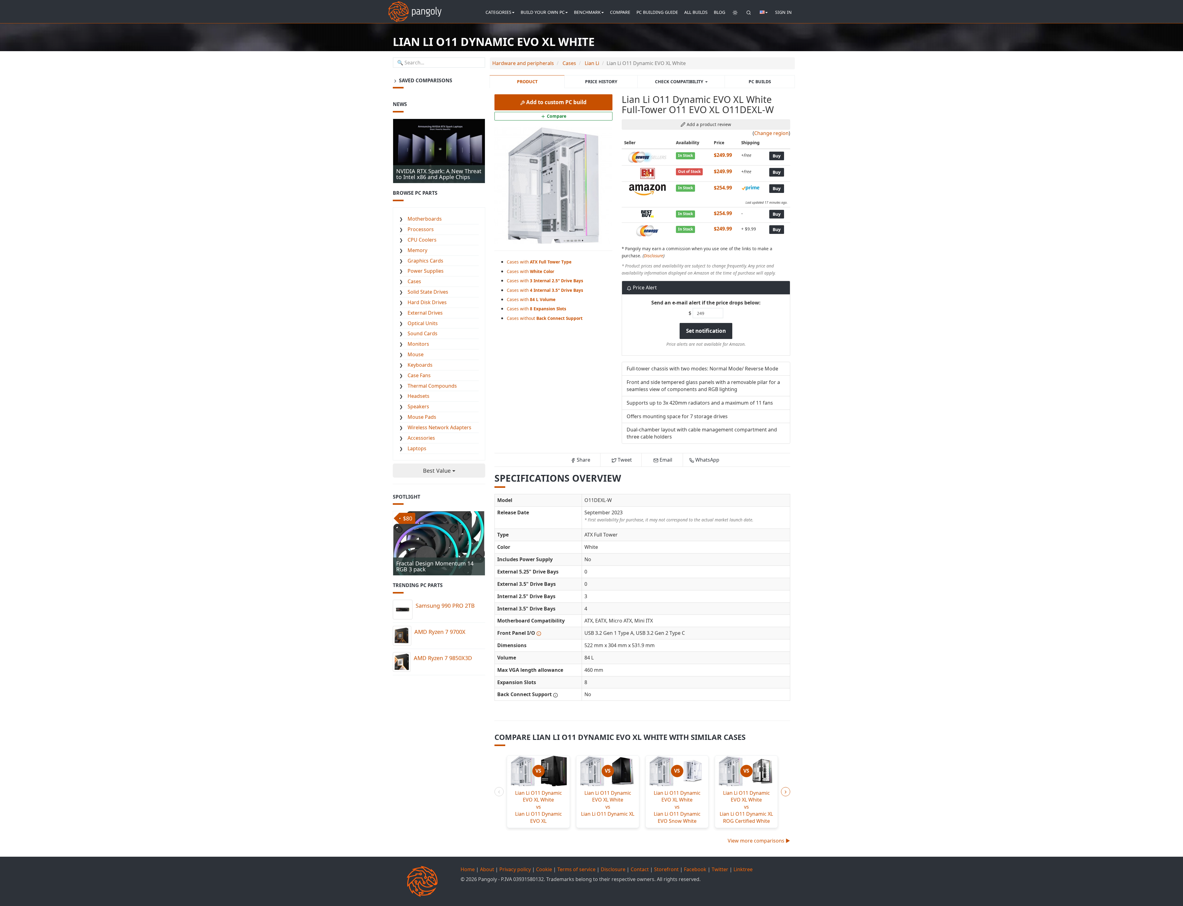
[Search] (748, 12)
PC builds (760, 81)
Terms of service (576, 869)
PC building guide (657, 12)
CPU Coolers (422, 239)
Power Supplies (426, 270)
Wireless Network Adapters (439, 427)
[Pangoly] (414, 7)
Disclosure (653, 256)
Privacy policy (515, 869)
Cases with (539, 262)
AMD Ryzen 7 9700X (439, 631)
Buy (777, 156)
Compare (620, 12)
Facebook (695, 869)
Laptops (417, 448)
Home (468, 869)
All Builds (696, 12)
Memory (417, 250)
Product (527, 81)
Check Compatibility (680, 81)
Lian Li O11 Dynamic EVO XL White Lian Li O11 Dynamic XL (607, 804)
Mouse (416, 354)
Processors (421, 229)
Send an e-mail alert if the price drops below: (706, 302)
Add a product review (708, 124)
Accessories (421, 438)
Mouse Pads (422, 417)
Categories (498, 12)
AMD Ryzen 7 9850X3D (443, 658)
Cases (414, 281)
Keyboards (420, 364)
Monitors (418, 344)
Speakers (418, 406)
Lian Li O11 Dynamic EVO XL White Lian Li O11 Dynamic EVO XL (538, 807)
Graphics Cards (425, 260)
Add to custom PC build (556, 102)
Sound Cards (422, 333)
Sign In (783, 12)
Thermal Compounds (432, 385)
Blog (719, 12)
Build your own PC (543, 12)
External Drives (425, 312)
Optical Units (423, 323)
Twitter (720, 869)
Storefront (666, 869)
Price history (601, 81)
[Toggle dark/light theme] (735, 12)
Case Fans (419, 375)
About (487, 869)
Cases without (545, 318)
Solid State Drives (428, 291)
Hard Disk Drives (427, 302)
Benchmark (587, 12)
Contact (640, 869)
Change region (771, 133)
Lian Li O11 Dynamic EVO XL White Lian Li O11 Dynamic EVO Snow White (677, 807)
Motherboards (425, 218)
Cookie (544, 869)
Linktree (743, 869)
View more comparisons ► (759, 840)
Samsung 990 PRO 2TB (445, 605)
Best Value (437, 470)
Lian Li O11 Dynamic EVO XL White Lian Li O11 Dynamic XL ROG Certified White (746, 807)
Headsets (418, 396)
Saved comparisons (425, 80)
